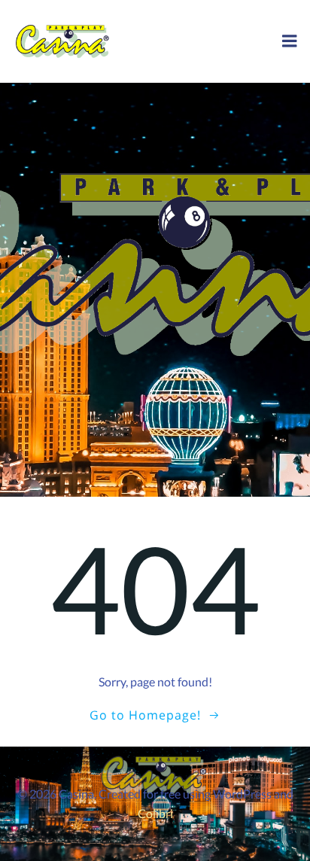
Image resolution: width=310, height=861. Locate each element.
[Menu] (289, 41)
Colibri (155, 813)
